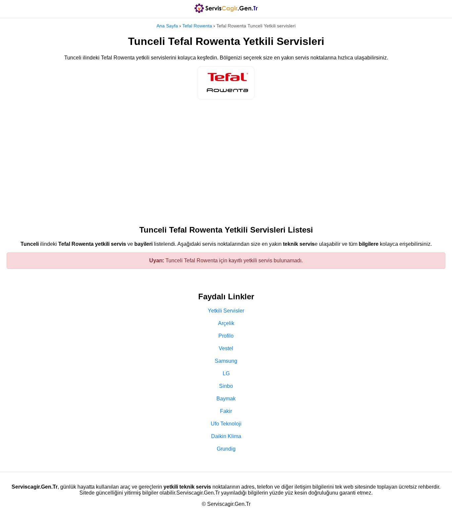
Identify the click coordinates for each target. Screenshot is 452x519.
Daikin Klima (226, 436)
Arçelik (226, 323)
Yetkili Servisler (226, 311)
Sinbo (226, 386)
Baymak (226, 398)
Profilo (226, 336)
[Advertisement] (226, 159)
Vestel (226, 348)
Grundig (226, 449)
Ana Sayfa (167, 25)
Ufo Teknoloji (226, 423)
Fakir (226, 411)
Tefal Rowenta (197, 25)
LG (226, 373)
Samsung (226, 361)
